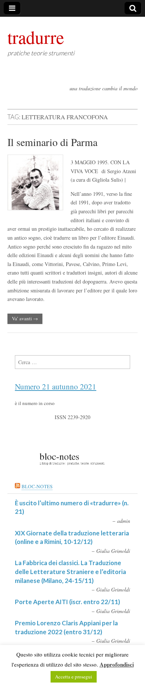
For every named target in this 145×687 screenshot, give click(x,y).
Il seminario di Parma (52, 142)
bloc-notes (37, 486)
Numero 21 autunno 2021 (55, 386)
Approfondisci (117, 664)
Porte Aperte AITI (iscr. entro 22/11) (67, 602)
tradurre (35, 37)
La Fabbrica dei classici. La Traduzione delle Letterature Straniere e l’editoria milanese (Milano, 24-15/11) (70, 571)
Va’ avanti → (25, 318)
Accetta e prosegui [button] (73, 676)
